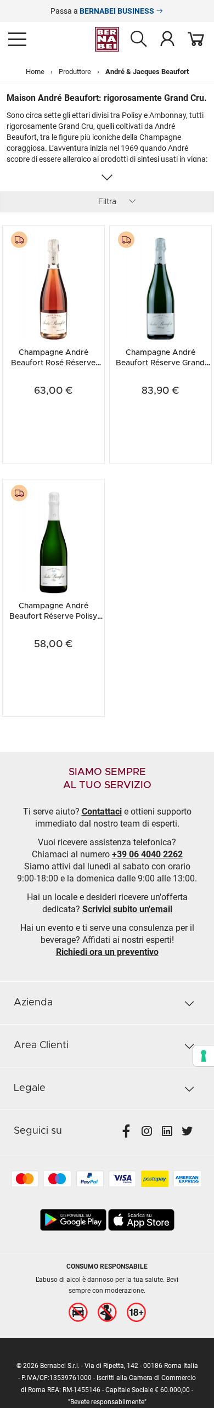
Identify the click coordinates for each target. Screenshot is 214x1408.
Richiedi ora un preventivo (107, 952)
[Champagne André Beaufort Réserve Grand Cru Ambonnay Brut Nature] (160, 287)
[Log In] (167, 38)
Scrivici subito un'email (127, 909)
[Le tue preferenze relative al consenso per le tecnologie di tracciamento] (203, 1055)
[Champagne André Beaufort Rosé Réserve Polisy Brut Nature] (53, 287)
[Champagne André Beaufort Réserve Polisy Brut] (53, 541)
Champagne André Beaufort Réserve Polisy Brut (53, 616)
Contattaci (102, 811)
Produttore (75, 71)
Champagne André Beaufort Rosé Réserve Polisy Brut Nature (53, 363)
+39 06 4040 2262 (147, 854)
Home (35, 71)
